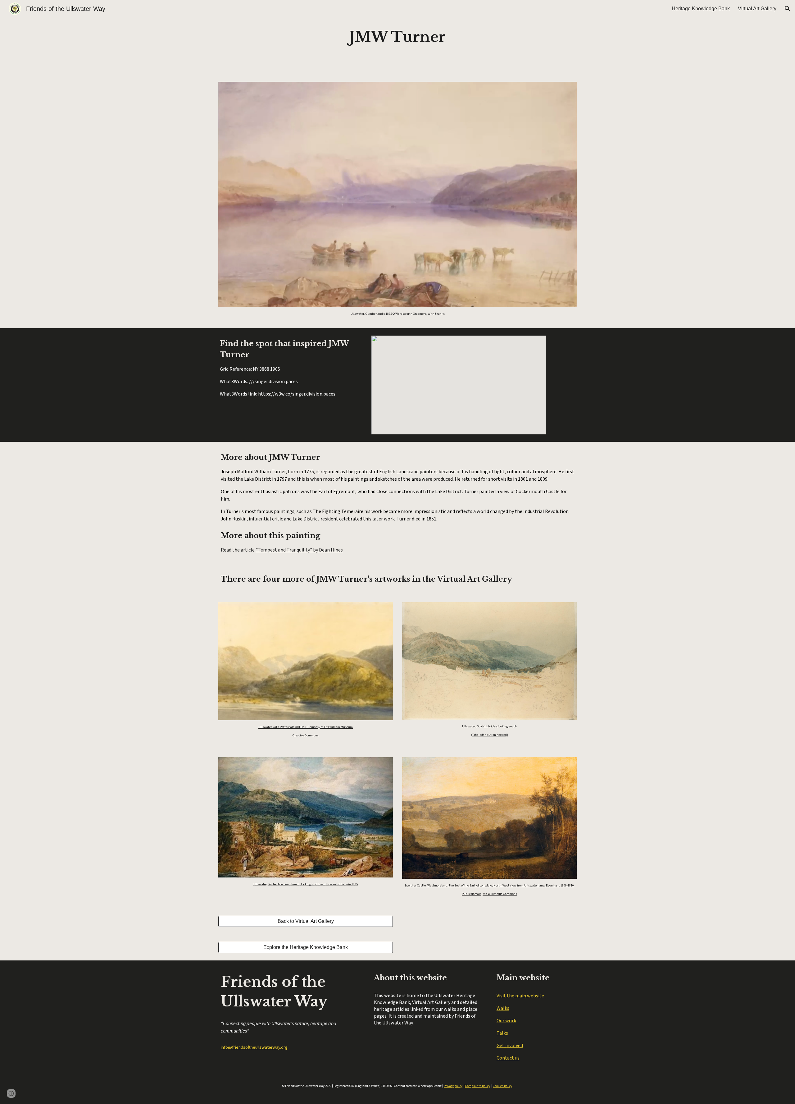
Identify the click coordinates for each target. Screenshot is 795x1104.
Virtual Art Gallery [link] (757, 8)
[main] (397, 37)
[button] (787, 8)
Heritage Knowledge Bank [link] (701, 8)
